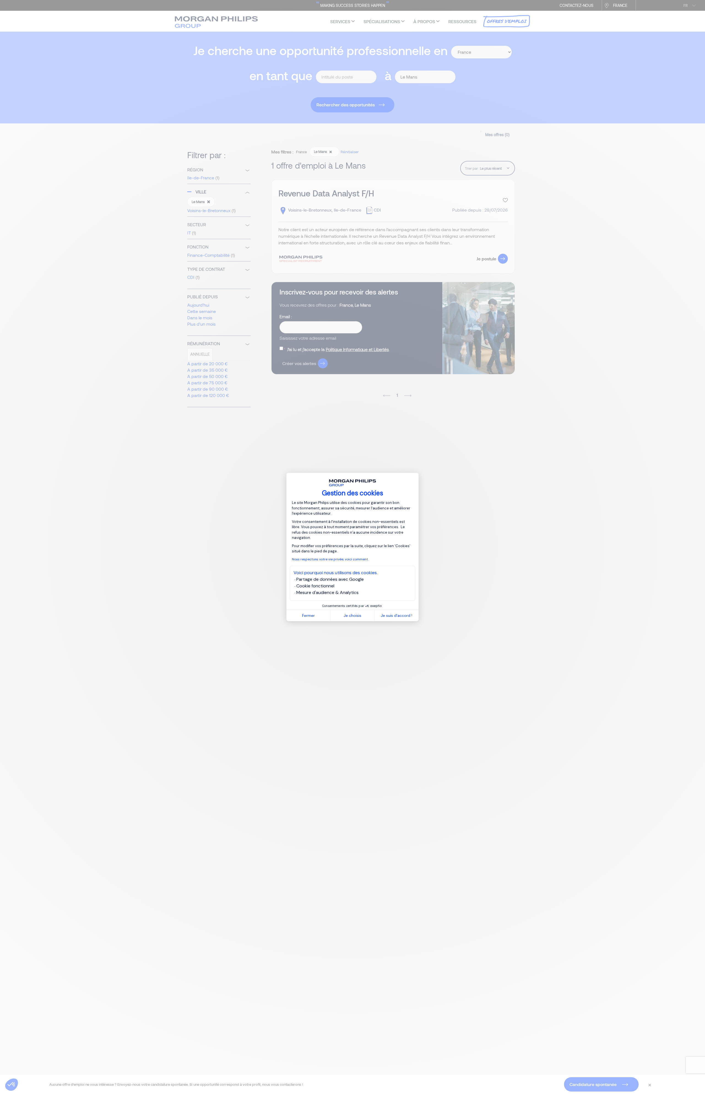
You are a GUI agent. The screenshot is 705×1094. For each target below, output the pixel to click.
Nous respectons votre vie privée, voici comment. (330, 559)
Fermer (308, 615)
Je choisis (352, 615)
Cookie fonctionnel (315, 586)
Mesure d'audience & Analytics (327, 592)
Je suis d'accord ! (396, 615)
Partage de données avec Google (330, 579)
